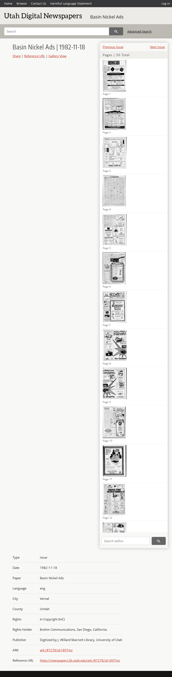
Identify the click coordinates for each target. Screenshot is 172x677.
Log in (166, 3)
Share (17, 56)
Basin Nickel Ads (107, 17)
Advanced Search (139, 31)
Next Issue (157, 47)
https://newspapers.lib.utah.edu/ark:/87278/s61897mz (80, 660)
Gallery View (57, 56)
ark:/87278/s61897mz (56, 650)
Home (8, 3)
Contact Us (38, 3)
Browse (22, 3)
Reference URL (34, 56)
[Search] (116, 31)
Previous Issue (113, 47)
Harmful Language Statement (71, 3)
